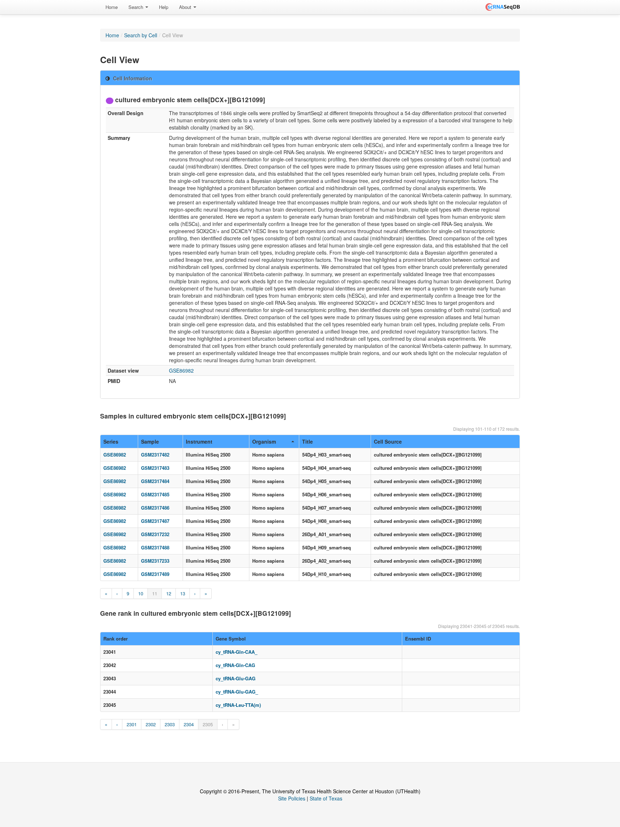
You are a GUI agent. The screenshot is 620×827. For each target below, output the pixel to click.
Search (136, 7)
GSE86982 (181, 370)
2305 (208, 724)
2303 (170, 724)
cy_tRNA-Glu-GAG (235, 678)
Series (110, 441)
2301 (132, 724)
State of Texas (326, 798)
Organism (264, 441)
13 (182, 593)
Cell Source (388, 441)
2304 (189, 724)
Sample (150, 441)
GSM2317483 (155, 467)
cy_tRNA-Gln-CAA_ (236, 651)
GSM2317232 (155, 534)
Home (111, 7)
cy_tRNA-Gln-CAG (235, 665)
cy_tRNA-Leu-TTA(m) (238, 704)
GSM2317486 (155, 507)
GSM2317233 (155, 560)
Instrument (199, 441)
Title (307, 441)
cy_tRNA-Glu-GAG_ (237, 691)
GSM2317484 (155, 481)
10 (140, 593)
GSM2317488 (155, 547)
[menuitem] (111, 7)
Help (163, 7)
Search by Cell (140, 35)
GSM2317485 (155, 494)
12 (168, 593)
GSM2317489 (155, 574)
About (186, 7)
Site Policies (291, 798)
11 (154, 593)
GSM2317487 (155, 521)
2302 (151, 724)
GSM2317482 (155, 454)
